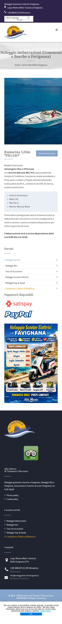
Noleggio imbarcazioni (16, 521)
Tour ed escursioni (14, 528)
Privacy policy (12, 495)
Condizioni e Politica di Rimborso (19, 288)
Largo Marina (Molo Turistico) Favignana (25, 7)
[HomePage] (15, 37)
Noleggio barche (12, 260)
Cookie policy (12, 499)
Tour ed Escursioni (13, 271)
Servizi (8, 249)
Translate (27, 20)
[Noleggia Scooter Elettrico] (31, 402)
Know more (46, 611)
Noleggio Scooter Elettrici (17, 277)
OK (31, 614)
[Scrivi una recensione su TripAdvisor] (31, 459)
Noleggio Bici (11, 265)
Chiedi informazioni (47, 153)
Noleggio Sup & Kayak (15, 283)
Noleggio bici (12, 524)
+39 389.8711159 (14, 12)
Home (17, 65)
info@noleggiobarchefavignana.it (24, 575)
